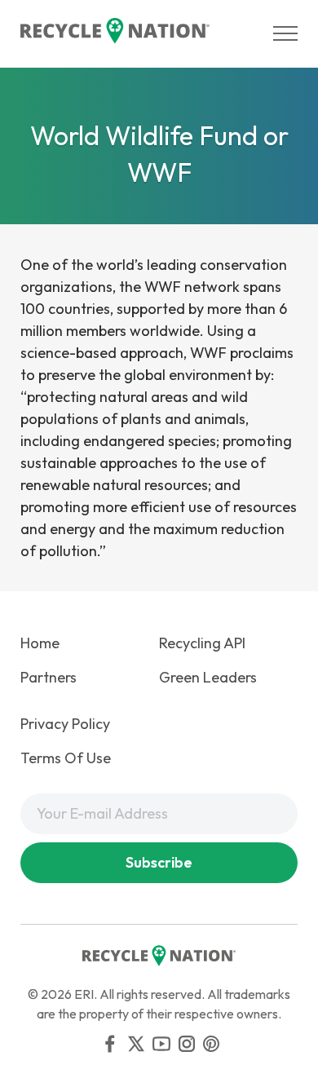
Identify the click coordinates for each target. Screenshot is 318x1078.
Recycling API (202, 643)
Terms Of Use (65, 758)
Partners (48, 677)
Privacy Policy (65, 723)
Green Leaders (208, 677)
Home (40, 643)
